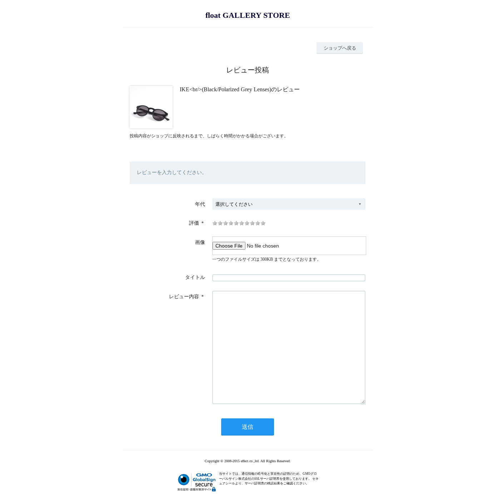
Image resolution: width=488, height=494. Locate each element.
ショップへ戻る (340, 48)
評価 (194, 223)
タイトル (195, 277)
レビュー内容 (184, 296)
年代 (200, 204)
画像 (200, 242)
